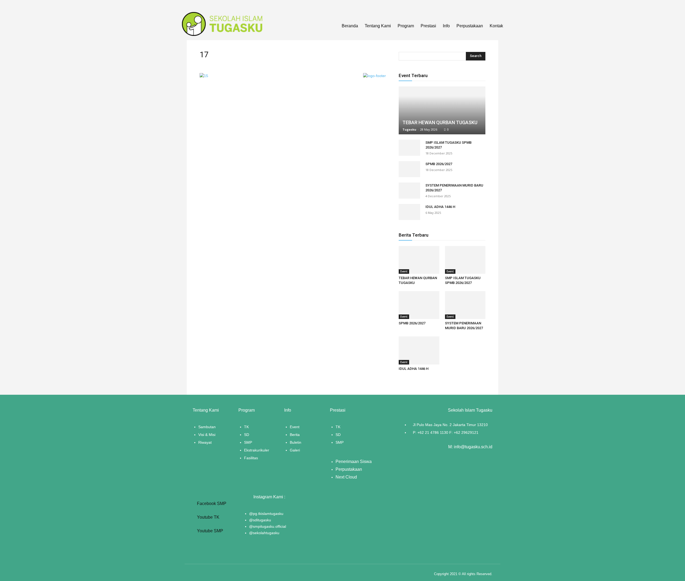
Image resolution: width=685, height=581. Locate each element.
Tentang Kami (378, 26)
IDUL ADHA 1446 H (440, 207)
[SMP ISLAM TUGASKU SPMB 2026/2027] (409, 148)
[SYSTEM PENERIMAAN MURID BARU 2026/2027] (409, 191)
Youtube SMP (209, 531)
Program (406, 26)
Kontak (496, 26)
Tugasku (409, 129)
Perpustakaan (469, 26)
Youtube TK (207, 517)
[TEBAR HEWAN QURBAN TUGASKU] (442, 110)
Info (446, 26)
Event (404, 271)
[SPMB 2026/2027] (409, 169)
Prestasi (428, 26)
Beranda (350, 26)
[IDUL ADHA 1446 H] (409, 212)
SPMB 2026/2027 (438, 164)
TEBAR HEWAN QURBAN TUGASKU (439, 122)
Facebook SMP (211, 503)
